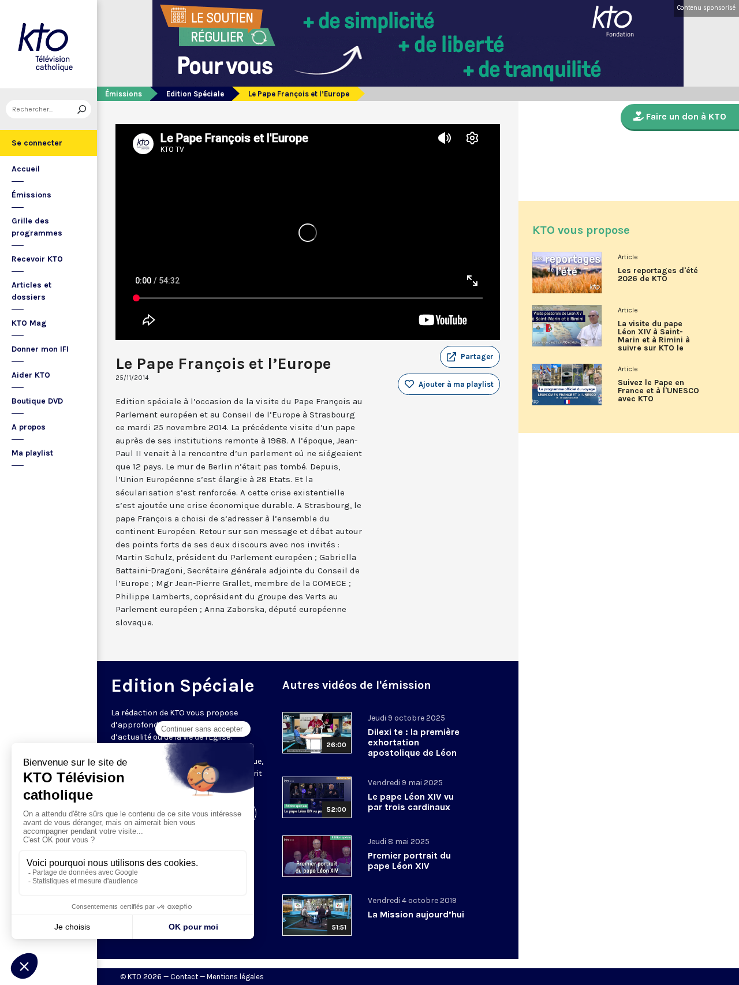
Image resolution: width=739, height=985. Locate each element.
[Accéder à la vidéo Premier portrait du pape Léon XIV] (317, 856)
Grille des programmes (37, 227)
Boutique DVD (37, 401)
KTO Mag (29, 323)
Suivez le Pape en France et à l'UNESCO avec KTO (658, 391)
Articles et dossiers (31, 291)
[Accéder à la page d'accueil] (48, 44)
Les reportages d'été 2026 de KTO (658, 275)
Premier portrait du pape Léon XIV (409, 860)
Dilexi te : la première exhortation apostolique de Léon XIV (414, 747)
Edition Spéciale (195, 93)
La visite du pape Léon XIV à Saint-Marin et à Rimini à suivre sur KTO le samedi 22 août (654, 340)
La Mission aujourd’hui (416, 914)
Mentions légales (235, 976)
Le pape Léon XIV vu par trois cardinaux (411, 801)
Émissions (31, 195)
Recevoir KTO (37, 259)
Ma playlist (32, 453)
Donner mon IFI (40, 349)
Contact (184, 976)
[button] (470, 357)
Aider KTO (31, 375)
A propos (29, 427)
